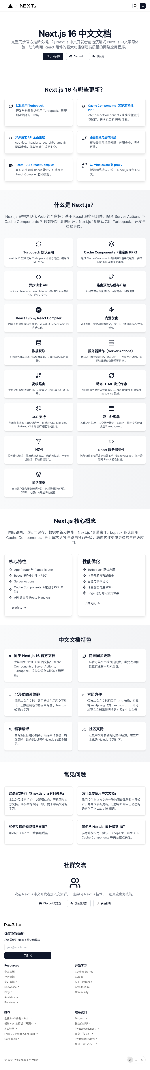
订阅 (25, 955)
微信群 (100, 56)
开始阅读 (55, 56)
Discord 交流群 (52, 903)
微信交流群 (81, 903)
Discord (78, 56)
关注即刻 (106, 903)
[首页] (12, 924)
